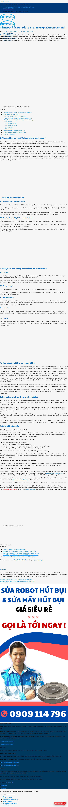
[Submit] (3, 796)
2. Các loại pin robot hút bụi (10, 114)
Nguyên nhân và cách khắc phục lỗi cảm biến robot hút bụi (19, 551)
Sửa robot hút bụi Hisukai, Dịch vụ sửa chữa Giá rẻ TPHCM (16, 579)
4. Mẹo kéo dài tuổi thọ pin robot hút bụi (14, 130)
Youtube (3, 788)
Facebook (4, 785)
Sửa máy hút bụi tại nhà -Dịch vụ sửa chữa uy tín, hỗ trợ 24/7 (17, 581)
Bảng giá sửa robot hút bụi (20, 480)
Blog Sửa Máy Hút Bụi (7, 744)
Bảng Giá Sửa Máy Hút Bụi (10, 803)
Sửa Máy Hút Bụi (7, 801)
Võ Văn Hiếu (30, 32)
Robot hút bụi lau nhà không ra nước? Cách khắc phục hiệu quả (20, 555)
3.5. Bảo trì (8, 129)
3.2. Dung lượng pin (10, 123)
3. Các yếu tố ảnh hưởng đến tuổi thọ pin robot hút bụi (18, 120)
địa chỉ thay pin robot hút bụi (54, 473)
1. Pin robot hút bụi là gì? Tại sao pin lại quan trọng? (17, 112)
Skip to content (4, 1)
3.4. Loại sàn (8, 127)
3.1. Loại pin (8, 121)
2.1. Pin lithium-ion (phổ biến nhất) (15, 116)
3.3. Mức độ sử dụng (11, 125)
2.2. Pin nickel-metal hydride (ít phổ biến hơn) (18, 118)
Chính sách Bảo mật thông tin (9, 765)
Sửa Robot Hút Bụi (8, 33)
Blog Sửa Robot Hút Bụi (4, 23)
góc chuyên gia (38, 560)
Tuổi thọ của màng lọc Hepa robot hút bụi (14, 549)
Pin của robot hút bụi (6, 35)
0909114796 (9, 782)
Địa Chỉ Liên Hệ (7, 805)
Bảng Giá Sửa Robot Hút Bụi (10, 799)
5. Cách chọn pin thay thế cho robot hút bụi (15, 132)
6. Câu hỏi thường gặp (9, 134)
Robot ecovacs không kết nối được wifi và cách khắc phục (19, 557)
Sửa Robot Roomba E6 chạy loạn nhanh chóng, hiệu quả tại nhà (21, 553)
